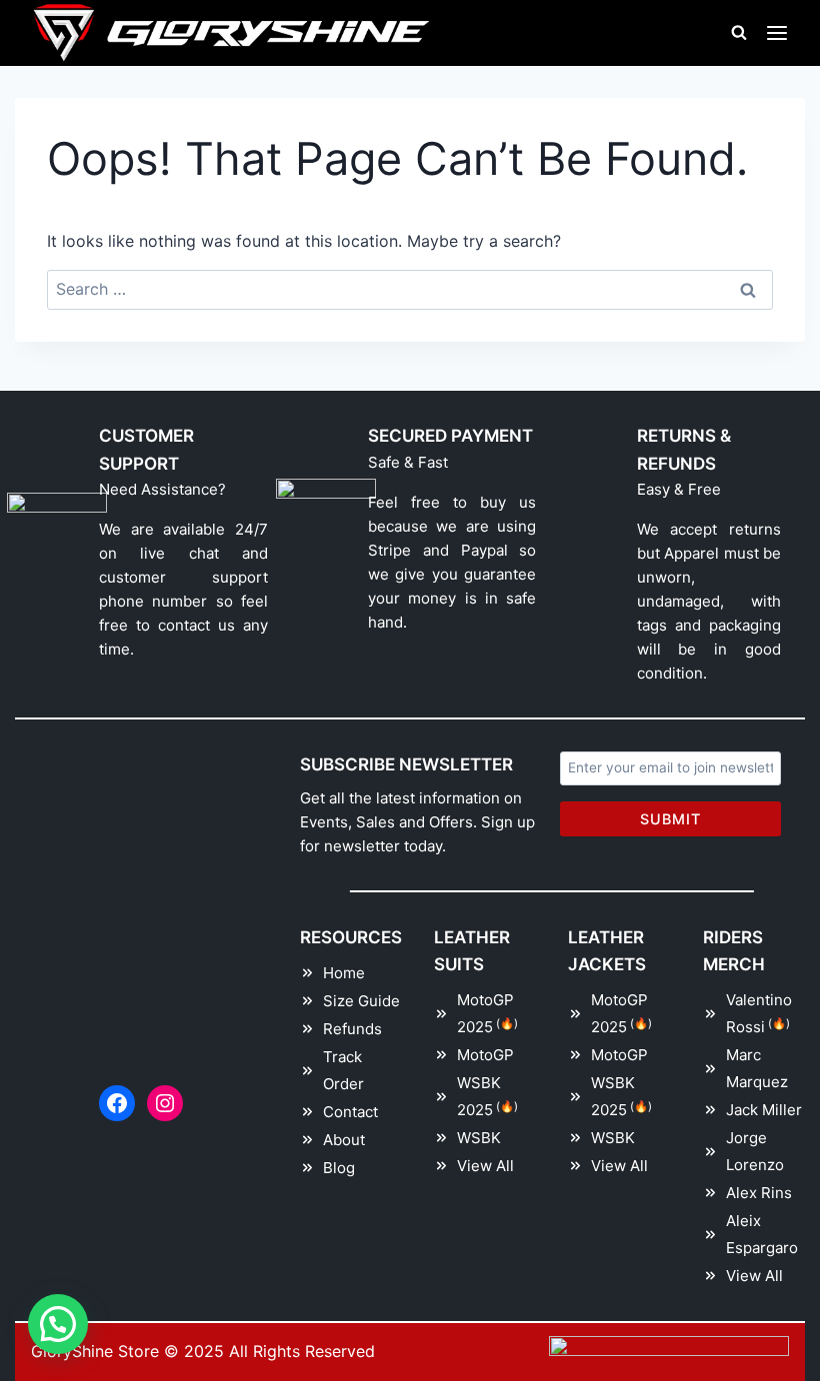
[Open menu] (777, 32)
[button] (58, 1324)
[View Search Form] (739, 33)
